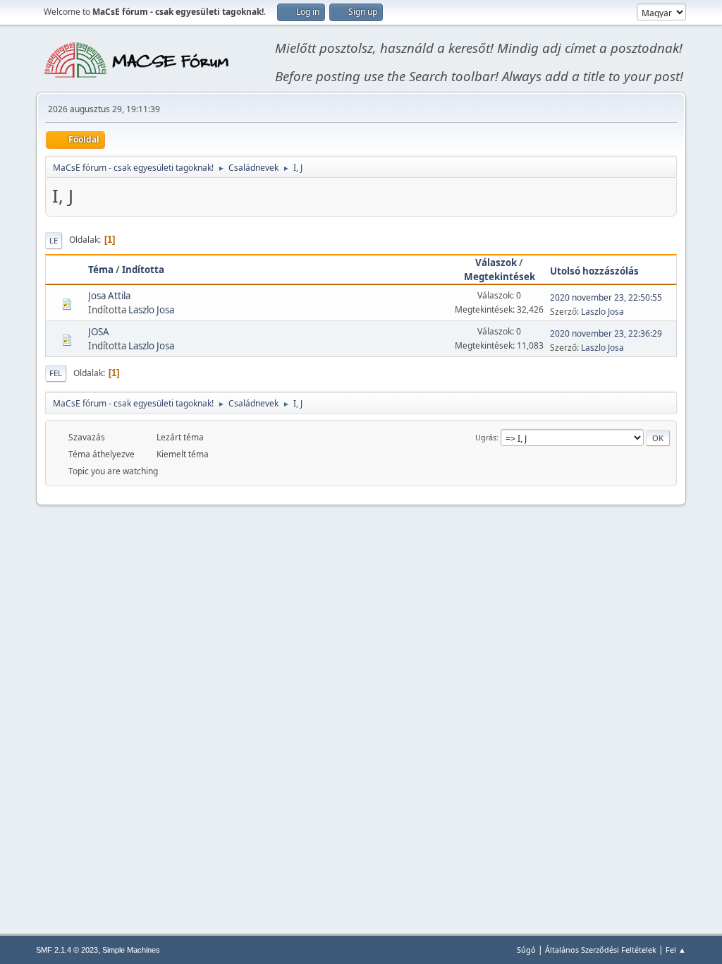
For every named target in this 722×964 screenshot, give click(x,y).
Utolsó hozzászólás (594, 271)
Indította (143, 269)
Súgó (526, 949)
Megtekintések (499, 276)
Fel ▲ (676, 949)
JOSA (98, 331)
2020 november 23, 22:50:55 (606, 297)
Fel (55, 373)
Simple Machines (131, 950)
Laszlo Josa (151, 309)
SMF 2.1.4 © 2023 (67, 950)
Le (53, 240)
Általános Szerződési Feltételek (600, 949)
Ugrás (485, 437)
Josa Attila (109, 295)
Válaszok (496, 262)
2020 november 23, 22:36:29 (606, 333)
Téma (101, 269)
